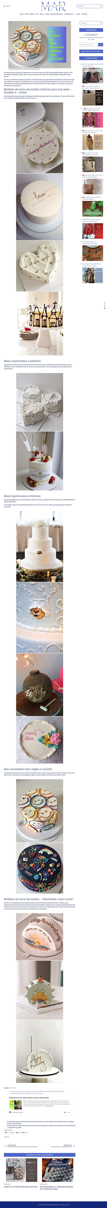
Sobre (78, 14)
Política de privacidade (51, 1205)
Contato (84, 14)
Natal (47, 14)
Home (21, 14)
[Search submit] (100, 6)
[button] (5, 1173)
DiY (37, 14)
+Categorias (68, 14)
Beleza (32, 14)
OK (101, 45)
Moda (27, 14)
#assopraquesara (57, 14)
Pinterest (13, 1088)
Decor (42, 14)
